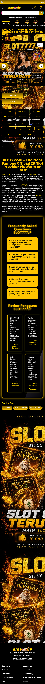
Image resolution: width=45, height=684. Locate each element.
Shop (3, 8)
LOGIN (12, 101)
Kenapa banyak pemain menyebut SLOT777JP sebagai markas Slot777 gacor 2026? (20, 243)
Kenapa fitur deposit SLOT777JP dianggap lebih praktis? (21, 281)
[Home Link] (14, 7)
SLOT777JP (6, 174)
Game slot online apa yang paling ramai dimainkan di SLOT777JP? (22, 293)
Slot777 (33, 174)
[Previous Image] (4, 66)
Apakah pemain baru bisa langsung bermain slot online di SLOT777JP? (22, 269)
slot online (39, 196)
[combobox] (20, 13)
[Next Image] (41, 66)
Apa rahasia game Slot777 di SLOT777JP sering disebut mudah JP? (22, 257)
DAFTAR (13, 95)
